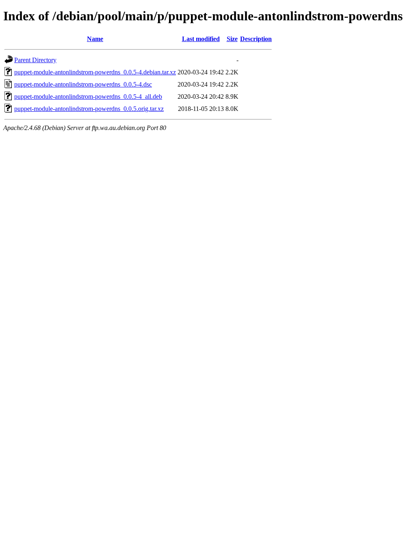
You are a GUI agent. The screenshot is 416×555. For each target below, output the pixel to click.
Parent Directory (35, 59)
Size (232, 38)
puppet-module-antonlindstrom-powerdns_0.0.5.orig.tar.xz (89, 108)
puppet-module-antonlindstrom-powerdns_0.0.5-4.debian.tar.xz (95, 72)
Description (256, 38)
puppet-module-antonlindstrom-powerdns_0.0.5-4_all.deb (88, 96)
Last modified (201, 38)
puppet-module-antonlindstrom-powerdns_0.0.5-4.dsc (83, 84)
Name (95, 38)
